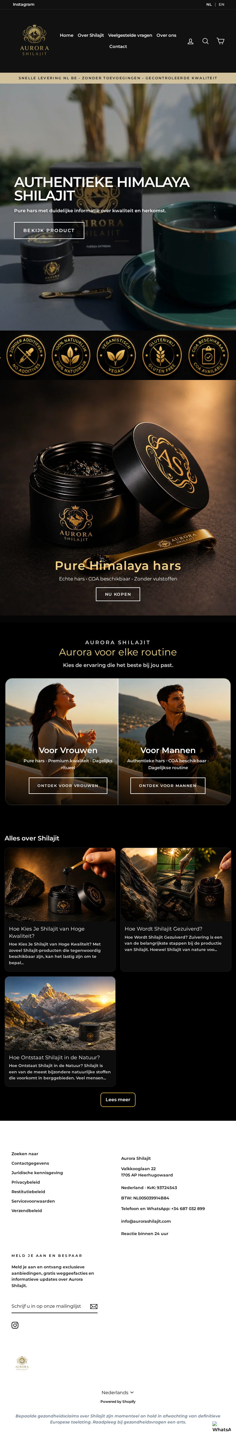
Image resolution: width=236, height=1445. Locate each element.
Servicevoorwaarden (33, 1201)
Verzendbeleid (27, 1210)
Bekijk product (49, 230)
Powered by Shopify (118, 1401)
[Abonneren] (94, 1306)
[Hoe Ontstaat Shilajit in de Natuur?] (60, 1013)
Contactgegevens (30, 1163)
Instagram (24, 4)
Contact (118, 46)
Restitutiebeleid (28, 1191)
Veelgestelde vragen (130, 35)
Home (66, 35)
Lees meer (118, 1099)
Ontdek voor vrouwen (68, 785)
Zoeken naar (25, 1153)
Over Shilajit (91, 35)
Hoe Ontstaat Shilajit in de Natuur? (54, 1057)
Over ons (166, 35)
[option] (118, 78)
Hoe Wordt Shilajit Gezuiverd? (163, 929)
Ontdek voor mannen (168, 785)
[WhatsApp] (221, 1430)
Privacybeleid (26, 1182)
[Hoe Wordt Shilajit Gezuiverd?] (176, 884)
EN (221, 4)
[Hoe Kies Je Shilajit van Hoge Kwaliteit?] (60, 884)
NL (209, 4)
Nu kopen (118, 594)
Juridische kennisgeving (37, 1172)
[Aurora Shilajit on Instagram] (15, 1325)
